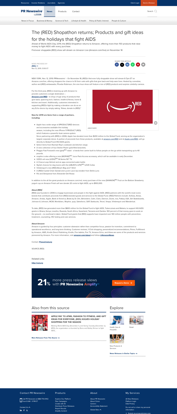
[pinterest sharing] (138, 65)
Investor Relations (38, 3)
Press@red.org (45, 242)
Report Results (60, 408)
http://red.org (37, 263)
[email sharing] (143, 65)
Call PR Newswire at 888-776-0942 (35, 399)
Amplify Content (61, 411)
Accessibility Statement (98, 406)
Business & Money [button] (44, 20)
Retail (131, 327)
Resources (25, 3)
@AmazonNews (107, 235)
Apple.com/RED (131, 139)
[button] (123, 107)
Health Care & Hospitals (115, 328)
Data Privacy (130, 403)
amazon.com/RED (111, 139)
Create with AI (60, 403)
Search (150, 11)
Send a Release (149, 3)
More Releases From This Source (44, 338)
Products (62, 11)
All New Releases (132, 399)
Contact (75, 11)
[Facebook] (24, 410)
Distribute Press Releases (64, 406)
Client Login (135, 3)
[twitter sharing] (122, 65)
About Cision (95, 401)
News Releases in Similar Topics (122, 353)
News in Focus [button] (27, 20)
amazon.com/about (82, 235)
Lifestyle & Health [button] (78, 20)
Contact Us (24, 407)
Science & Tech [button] (61, 20)
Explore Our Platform (63, 399)
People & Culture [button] (119, 20)
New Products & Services (116, 347)
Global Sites (95, 410)
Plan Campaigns (61, 401)
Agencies (61, 3)
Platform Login (131, 401)
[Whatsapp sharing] (133, 65)
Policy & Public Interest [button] (99, 20)
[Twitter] (27, 410)
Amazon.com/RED (39, 96)
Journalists (51, 3)
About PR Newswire (97, 399)
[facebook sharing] (117, 65)
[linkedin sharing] (127, 65)
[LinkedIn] (21, 410)
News (49, 11)
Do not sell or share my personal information (138, 408)
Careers (93, 403)
